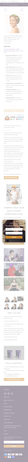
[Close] (24, 221)
